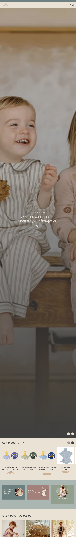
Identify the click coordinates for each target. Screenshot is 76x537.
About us (54, 0)
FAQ (51, 0)
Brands (22, 5)
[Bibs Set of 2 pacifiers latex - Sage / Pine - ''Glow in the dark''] (28, 455)
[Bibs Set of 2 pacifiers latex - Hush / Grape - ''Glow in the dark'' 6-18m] (10, 455)
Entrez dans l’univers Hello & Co (9, 435)
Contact (58, 0)
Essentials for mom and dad (32, 5)
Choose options (47, 473)
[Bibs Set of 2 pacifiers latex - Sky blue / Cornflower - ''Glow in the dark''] (47, 455)
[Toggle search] (70, 5)
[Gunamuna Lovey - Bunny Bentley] (65, 455)
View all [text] (22, 443)
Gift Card (42, 5)
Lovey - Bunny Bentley (65, 467)
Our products (15, 5)
